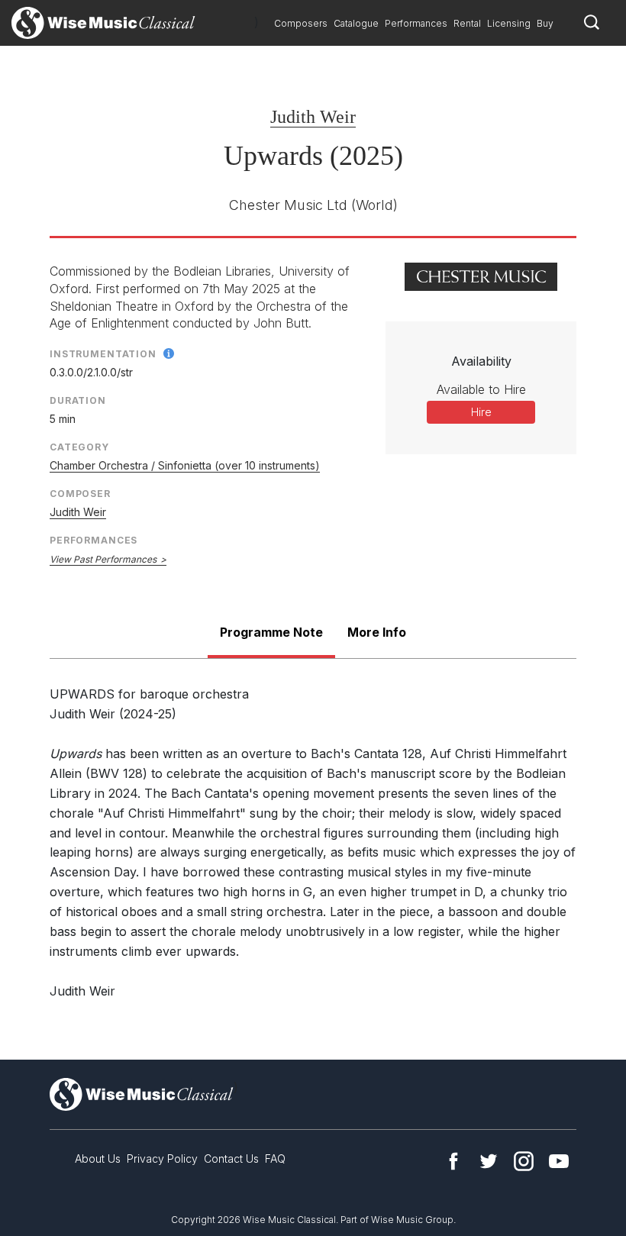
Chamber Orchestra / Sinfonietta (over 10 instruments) (185, 465)
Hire (481, 412)
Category (79, 447)
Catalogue (356, 23)
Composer (80, 493)
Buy (545, 23)
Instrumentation (103, 354)
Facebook (453, 1161)
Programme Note (271, 632)
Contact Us (231, 1158)
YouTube (559, 1161)
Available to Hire (481, 389)
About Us (98, 1158)
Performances (416, 23)
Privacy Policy (162, 1158)
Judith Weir (313, 117)
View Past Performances (103, 559)
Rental (467, 23)
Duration (78, 400)
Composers (301, 23)
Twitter (489, 1161)
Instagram (524, 1161)
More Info (376, 632)
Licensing (509, 23)
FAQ (275, 1158)
